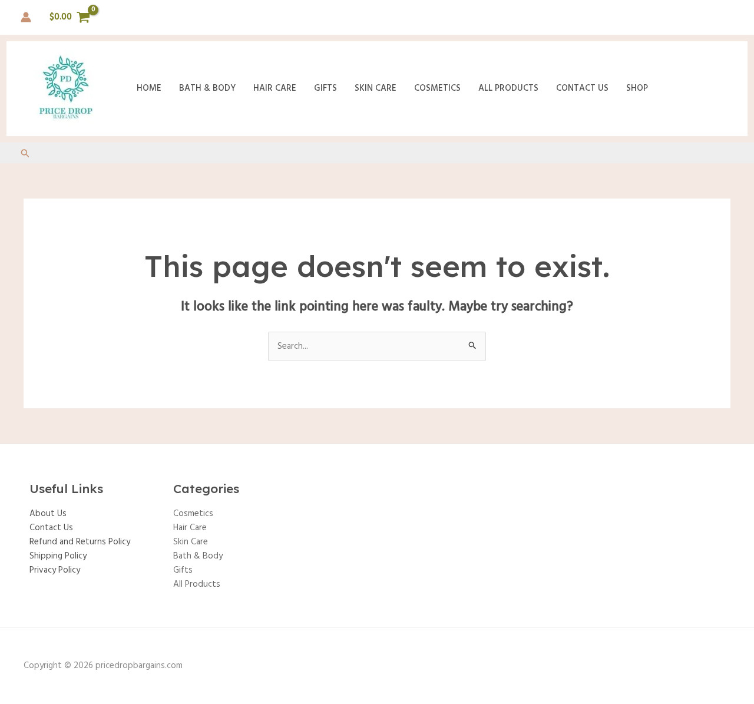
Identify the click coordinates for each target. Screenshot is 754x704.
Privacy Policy (54, 570)
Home (149, 88)
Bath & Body (207, 88)
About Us (48, 514)
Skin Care (375, 88)
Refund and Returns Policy (79, 542)
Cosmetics (437, 88)
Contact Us (582, 88)
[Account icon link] (26, 17)
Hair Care (274, 88)
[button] (25, 155)
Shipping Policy (58, 556)
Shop (637, 88)
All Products (508, 88)
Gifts (325, 88)
